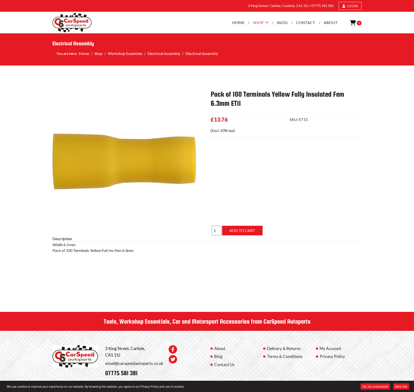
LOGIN (352, 6)
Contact (305, 22)
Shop (258, 22)
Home (238, 22)
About (331, 22)
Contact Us (224, 364)
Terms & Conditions (285, 356)
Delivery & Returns (284, 348)
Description (62, 238)
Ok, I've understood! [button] (375, 386)
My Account (330, 348)
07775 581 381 (322, 6)
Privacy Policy (332, 356)
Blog (282, 22)
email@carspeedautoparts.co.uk (134, 363)
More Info (401, 386)
